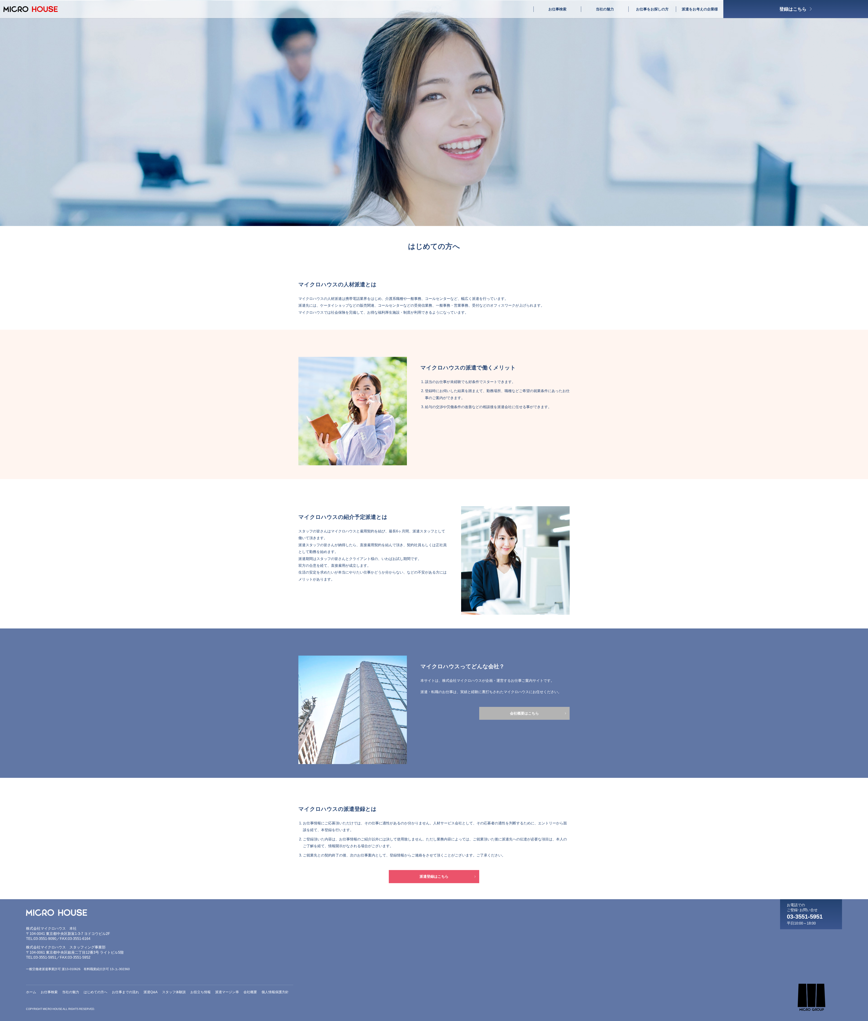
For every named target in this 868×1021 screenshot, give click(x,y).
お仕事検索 (557, 9)
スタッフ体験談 (174, 992)
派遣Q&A (151, 992)
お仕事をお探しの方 (652, 9)
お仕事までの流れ (125, 992)
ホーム (31, 992)
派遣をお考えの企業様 (700, 9)
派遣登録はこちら (434, 876)
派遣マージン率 (227, 992)
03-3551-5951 (805, 916)
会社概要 (250, 992)
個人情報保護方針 (275, 992)
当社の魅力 (605, 9)
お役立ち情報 (200, 992)
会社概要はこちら (524, 713)
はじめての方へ (95, 992)
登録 (793, 9)
